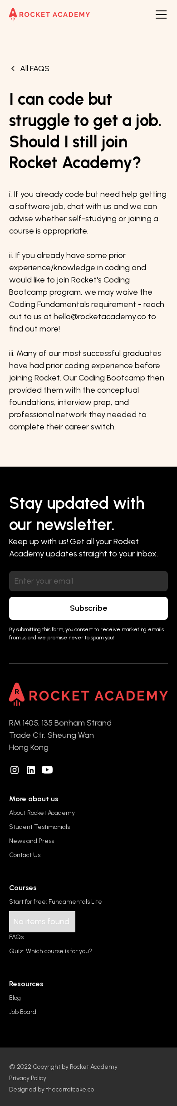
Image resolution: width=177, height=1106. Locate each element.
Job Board (22, 1012)
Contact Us (24, 855)
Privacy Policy (27, 1078)
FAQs (16, 937)
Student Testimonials (39, 827)
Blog (15, 998)
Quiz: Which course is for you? (50, 951)
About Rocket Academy (42, 813)
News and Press (31, 841)
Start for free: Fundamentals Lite (55, 902)
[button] (159, 14)
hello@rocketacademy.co (100, 317)
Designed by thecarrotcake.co (51, 1089)
